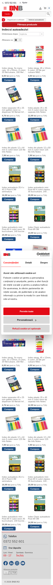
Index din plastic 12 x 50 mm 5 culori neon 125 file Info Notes (39, 150)
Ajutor (24, 2)
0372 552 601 (10, 3)
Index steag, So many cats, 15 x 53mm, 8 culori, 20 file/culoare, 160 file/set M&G (14, 70)
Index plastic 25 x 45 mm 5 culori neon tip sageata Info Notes (37, 110)
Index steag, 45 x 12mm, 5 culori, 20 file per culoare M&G (39, 70)
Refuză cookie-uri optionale (26, 328)
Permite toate (26, 311)
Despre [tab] (44, 262)
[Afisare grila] (16, 41)
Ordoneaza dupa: (10, 34)
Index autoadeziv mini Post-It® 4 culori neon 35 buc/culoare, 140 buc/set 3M (13, 229)
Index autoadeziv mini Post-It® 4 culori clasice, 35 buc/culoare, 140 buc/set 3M (39, 189)
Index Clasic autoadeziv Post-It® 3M (39, 228)
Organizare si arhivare (15, 20)
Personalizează (25, 320)
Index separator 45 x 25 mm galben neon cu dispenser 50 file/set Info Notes (13, 110)
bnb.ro (16, 582)
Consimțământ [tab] (11, 262)
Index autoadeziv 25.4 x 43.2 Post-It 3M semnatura (13, 189)
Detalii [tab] (28, 262)
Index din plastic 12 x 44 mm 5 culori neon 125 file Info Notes (13, 150)
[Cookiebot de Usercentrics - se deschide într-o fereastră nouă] (37, 254)
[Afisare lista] (20, 41)
